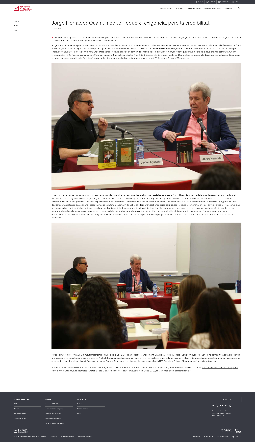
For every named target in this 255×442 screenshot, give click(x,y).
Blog (15, 30)
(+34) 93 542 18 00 (219, 416)
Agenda (16, 21)
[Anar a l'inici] (23, 8)
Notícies (16, 26)
